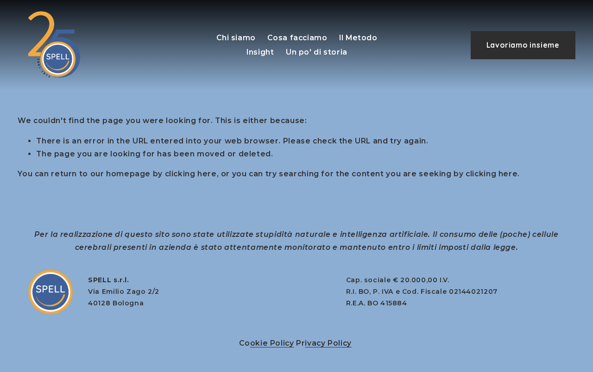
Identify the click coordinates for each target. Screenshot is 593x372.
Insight (260, 52)
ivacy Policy (328, 343)
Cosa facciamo (297, 37)
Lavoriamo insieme (523, 45)
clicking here (191, 173)
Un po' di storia (316, 52)
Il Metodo (358, 37)
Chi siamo (236, 37)
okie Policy (272, 343)
